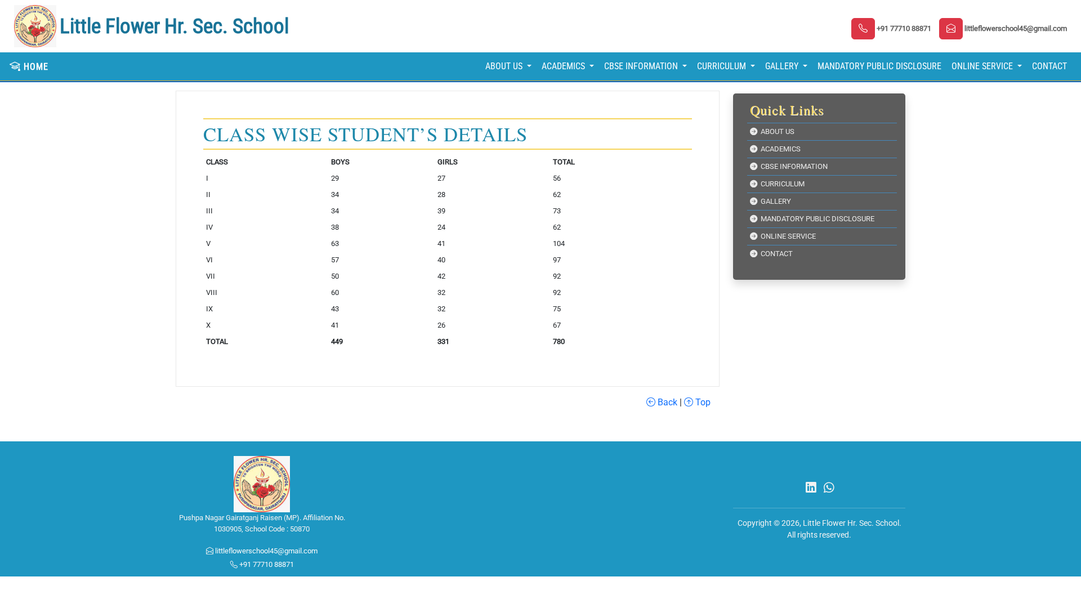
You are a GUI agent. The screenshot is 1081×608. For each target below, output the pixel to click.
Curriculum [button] (722, 66)
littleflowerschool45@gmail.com (265, 551)
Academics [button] (564, 66)
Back (666, 402)
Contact (1049, 66)
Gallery (774, 201)
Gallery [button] (783, 66)
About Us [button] (505, 66)
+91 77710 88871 (266, 564)
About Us (775, 131)
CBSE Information (792, 166)
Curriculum (781, 184)
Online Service (786, 236)
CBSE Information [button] (642, 66)
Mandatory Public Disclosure (879, 66)
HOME (34, 66)
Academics (779, 149)
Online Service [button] (983, 66)
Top (702, 402)
